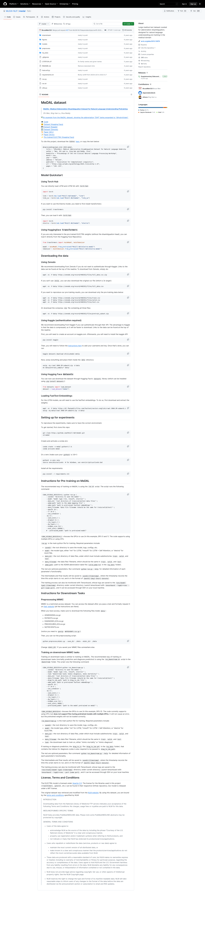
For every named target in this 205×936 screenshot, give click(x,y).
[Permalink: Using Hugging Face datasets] (39, 374)
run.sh (44, 83)
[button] (128, 146)
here (77, 141)
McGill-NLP (12, 11)
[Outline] (131, 94)
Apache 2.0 (77, 783)
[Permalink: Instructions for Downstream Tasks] (39, 593)
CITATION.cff (46, 61)
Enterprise (64, 4)
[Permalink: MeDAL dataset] (39, 102)
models (44, 44)
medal (22, 11)
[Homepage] (5, 4)
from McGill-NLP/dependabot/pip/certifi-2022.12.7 (86, 30)
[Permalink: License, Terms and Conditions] (39, 777)
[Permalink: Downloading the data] (39, 255)
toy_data (45, 53)
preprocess (46, 48)
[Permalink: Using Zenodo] (39, 262)
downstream (46, 35)
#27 (67, 30)
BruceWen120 (47, 30)
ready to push (83, 35)
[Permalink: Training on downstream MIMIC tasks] (39, 652)
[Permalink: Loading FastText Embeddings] (39, 395)
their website (49, 606)
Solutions (24, 4)
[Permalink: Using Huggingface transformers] (39, 229)
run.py (44, 79)
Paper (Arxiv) (49, 135)
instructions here (75, 346)
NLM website (93, 793)
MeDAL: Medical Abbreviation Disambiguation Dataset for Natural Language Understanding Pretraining (85, 109)
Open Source (50, 4)
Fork (183, 11)
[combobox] (108, 23)
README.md (46, 66)
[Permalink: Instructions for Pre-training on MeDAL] (39, 480)
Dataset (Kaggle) (50, 127)
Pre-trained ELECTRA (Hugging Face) (59, 137)
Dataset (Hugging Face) (53, 124)
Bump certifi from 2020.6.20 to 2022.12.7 (92, 75)
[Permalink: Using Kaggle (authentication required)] (39, 320)
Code (46, 122)
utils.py (44, 88)
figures (44, 39)
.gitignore (45, 57)
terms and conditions (55, 795)
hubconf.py (46, 70)
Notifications (170, 11)
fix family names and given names (90, 61)
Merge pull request (59, 30)
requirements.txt (48, 75)
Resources (36, 4)
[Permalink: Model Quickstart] (39, 175)
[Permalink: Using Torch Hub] (39, 181)
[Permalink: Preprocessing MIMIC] (39, 599)
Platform (13, 4)
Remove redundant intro (86, 66)
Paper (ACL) (49, 132)
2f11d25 (110, 30)
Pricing (75, 4)
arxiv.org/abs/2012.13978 (150, 41)
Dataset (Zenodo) (51, 129)
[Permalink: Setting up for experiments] (39, 417)
